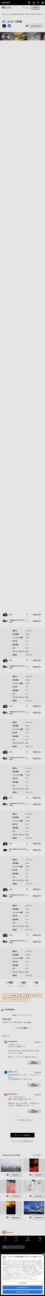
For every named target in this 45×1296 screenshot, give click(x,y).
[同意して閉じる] (43, 1254)
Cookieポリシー (18, 1277)
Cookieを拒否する (22, 1287)
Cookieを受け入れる (22, 1292)
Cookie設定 (22, 1283)
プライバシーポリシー (23, 1279)
